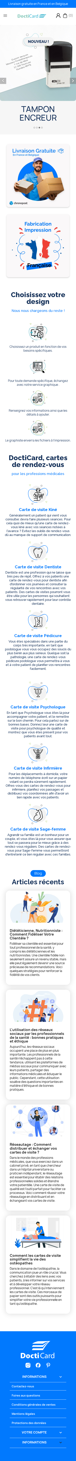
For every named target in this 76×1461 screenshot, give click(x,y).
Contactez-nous (23, 1386)
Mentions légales (23, 1414)
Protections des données (29, 1423)
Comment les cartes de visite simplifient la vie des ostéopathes (35, 1259)
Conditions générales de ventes (34, 1404)
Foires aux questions (26, 1395)
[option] (38, 77)
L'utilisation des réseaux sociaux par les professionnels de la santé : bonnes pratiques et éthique (37, 1035)
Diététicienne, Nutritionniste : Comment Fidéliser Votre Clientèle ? (36, 934)
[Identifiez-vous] (58, 15)
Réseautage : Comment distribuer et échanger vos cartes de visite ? (33, 1148)
